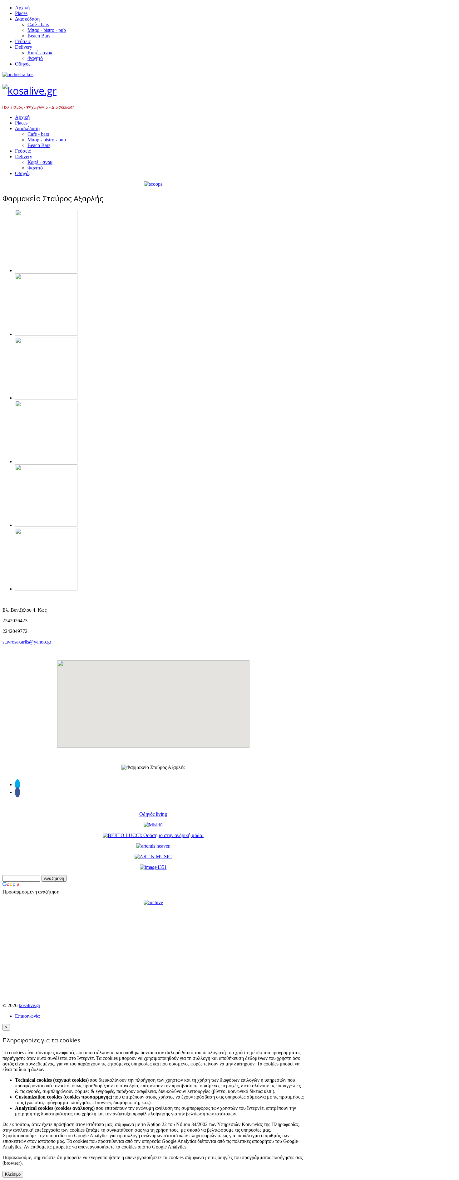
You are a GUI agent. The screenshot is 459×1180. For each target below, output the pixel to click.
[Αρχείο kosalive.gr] (153, 902)
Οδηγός (22, 63)
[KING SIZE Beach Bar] (153, 867)
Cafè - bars (38, 24)
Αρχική (22, 7)
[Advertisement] (153, 954)
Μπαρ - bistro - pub (46, 30)
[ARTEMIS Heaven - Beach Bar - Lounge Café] (153, 846)
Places (21, 13)
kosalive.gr (29, 1005)
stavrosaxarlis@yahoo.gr (26, 641)
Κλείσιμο (13, 1174)
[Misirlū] (153, 824)
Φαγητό (35, 58)
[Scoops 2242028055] (153, 184)
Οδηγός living (153, 814)
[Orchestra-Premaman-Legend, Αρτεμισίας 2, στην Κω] (153, 74)
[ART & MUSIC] (153, 856)
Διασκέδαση (27, 19)
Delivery (23, 47)
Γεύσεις (23, 41)
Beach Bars (38, 35)
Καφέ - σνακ (39, 52)
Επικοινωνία (27, 1016)
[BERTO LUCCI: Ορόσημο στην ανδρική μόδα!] (153, 835)
